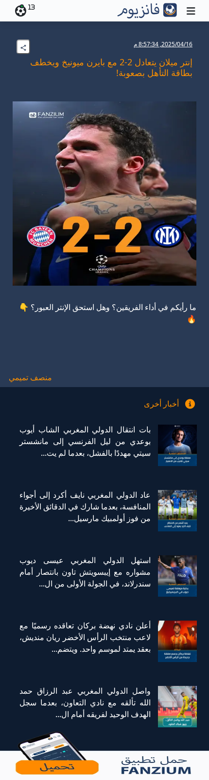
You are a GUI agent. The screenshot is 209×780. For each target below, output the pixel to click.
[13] (19, 10)
